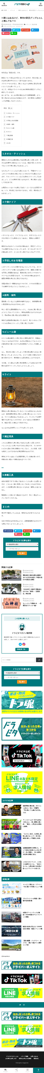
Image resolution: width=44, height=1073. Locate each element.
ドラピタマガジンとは (12, 1056)
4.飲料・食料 (9, 124)
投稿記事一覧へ (21, 649)
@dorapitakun (6, 956)
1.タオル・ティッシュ (12, 113)
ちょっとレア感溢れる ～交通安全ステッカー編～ (32, 604)
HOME (5, 10)
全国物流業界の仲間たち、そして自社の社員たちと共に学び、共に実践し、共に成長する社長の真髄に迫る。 (32, 851)
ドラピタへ (5, 1071)
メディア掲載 (24, 1056)
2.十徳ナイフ (9, 117)
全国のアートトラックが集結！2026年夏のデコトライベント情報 (32, 915)
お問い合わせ (34, 1056)
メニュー (27, 1071)
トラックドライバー (9, 26)
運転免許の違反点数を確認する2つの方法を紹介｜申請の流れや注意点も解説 (32, 577)
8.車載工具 (8, 139)
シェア (16, 1071)
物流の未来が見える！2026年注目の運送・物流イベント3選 (32, 927)
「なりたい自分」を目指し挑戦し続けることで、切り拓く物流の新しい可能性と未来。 (32, 836)
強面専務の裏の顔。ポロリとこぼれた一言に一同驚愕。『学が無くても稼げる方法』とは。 (32, 809)
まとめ (7, 143)
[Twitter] (16, 30)
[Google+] (25, 30)
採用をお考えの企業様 (25, 1058)
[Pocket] (6, 33)
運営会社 (36, 1058)
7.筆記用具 (8, 135)
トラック (12, 10)
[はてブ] (35, 30)
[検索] (39, 660)
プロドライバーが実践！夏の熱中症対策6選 (32, 899)
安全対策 (34, 24)
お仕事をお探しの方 (10, 1058)
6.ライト (8, 131)
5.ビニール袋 (9, 128)
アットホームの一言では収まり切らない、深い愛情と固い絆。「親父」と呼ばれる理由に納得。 (32, 823)
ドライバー (19, 26)
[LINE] (13, 33)
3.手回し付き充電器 (11, 120)
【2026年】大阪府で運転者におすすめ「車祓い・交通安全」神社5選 (32, 591)
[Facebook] (7, 30)
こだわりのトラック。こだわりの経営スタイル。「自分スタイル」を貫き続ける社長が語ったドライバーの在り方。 (32, 865)
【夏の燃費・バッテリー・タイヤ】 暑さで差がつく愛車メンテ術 (32, 943)
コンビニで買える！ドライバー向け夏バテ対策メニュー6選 (32, 885)
